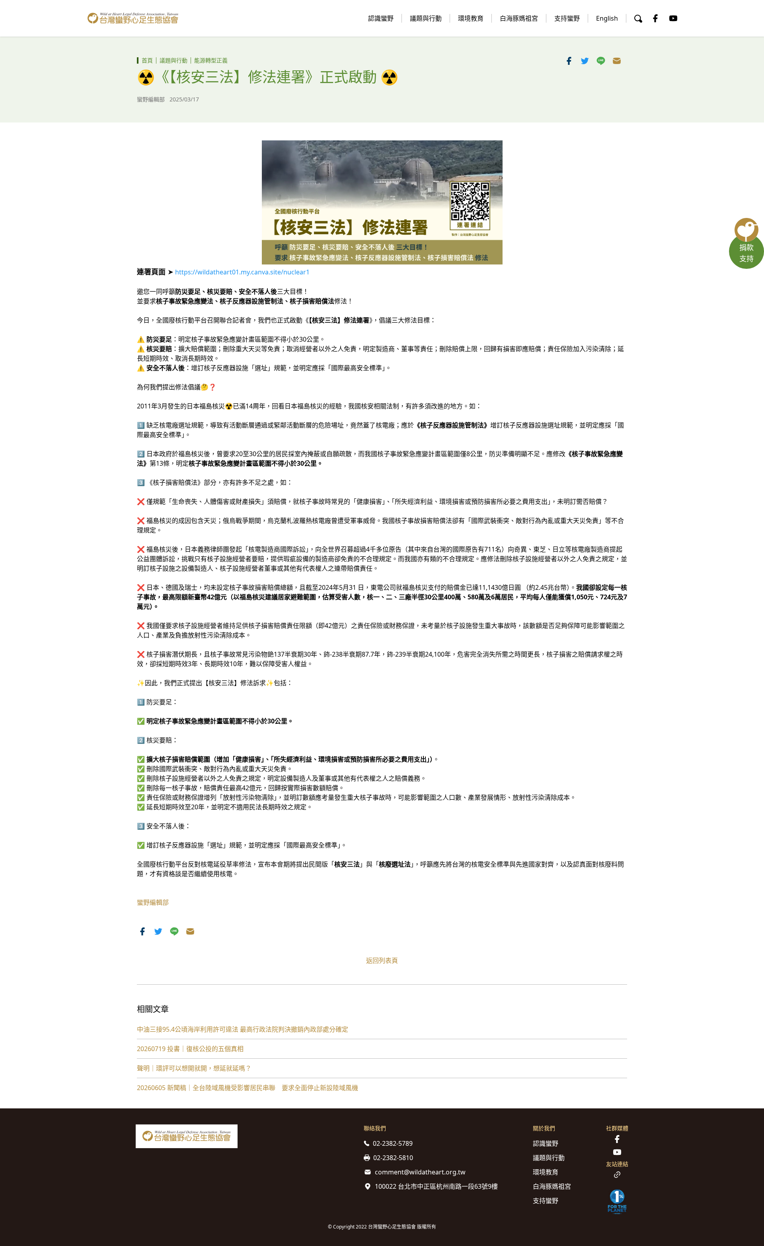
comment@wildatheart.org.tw (420, 1172)
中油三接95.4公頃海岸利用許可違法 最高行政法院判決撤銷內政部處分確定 (242, 1029)
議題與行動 (426, 18)
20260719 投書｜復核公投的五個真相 (190, 1048)
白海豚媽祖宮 (519, 18)
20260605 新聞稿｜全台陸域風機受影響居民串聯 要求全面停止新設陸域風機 (247, 1087)
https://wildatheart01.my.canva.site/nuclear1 (242, 272)
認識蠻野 (381, 18)
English (607, 18)
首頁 (147, 60)
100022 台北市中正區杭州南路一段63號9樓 (436, 1186)
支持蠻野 (567, 18)
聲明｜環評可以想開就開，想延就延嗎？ (194, 1068)
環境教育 (470, 18)
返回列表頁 (382, 960)
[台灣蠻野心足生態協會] (133, 18)
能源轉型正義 (211, 60)
